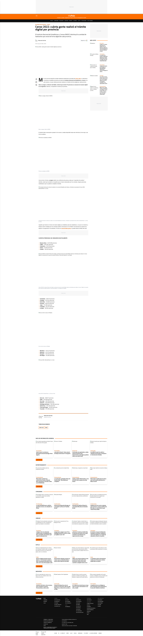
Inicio (51, 20)
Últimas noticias (90, 603)
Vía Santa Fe (78, 606)
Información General (40, 24)
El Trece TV (63, 633)
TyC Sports (86, 633)
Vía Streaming (100, 601)
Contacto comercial (48, 622)
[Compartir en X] (36, 85)
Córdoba (56, 20)
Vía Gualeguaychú (79, 612)
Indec (48, 24)
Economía (89, 606)
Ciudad (75, 633)
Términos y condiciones (48, 619)
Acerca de (46, 624)
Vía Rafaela (78, 607)
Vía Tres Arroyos (57, 604)
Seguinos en (83, 40)
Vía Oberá (78, 604)
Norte (70, 20)
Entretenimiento (90, 609)
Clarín (55, 633)
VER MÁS (38, 459)
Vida (88, 614)
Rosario (61, 20)
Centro (66, 20)
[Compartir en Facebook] (36, 79)
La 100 (71, 633)
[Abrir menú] (46, 16)
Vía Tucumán (67, 601)
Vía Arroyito (56, 601)
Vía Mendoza (67, 606)
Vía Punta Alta (57, 606)
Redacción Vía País (42, 40)
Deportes (89, 611)
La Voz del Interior (93, 633)
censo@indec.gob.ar (66, 228)
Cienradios (80, 633)
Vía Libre (99, 604)
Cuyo (79, 20)
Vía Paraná (78, 609)
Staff (45, 625)
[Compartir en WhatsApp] (36, 82)
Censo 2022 (41, 427)
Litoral (75, 20)
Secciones (90, 20)
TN (58, 633)
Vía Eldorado (78, 601)
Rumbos (99, 606)
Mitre (67, 633)
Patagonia (83, 20)
